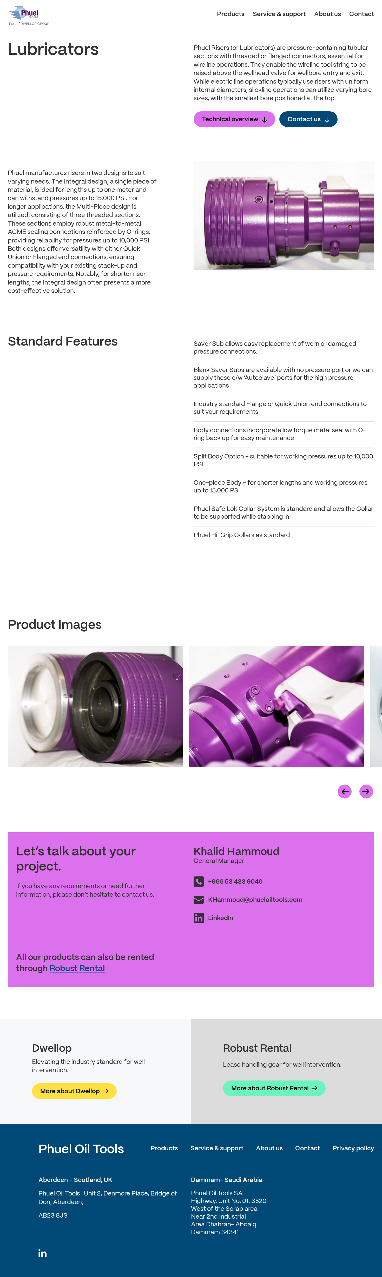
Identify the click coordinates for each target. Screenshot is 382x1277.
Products (231, 14)
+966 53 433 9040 (235, 882)
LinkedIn (220, 918)
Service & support (279, 14)
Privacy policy (353, 1149)
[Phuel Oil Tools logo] (28, 14)
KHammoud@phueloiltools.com (255, 900)
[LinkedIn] (42, 1253)
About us (327, 14)
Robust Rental (77, 969)
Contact (361, 14)
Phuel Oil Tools (81, 1150)
